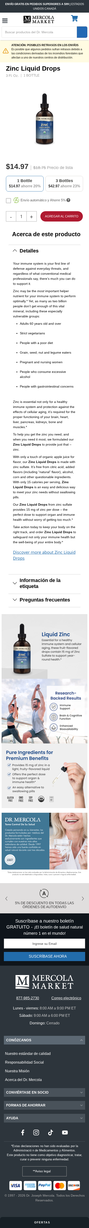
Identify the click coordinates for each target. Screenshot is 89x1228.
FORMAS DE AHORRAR (25, 1105)
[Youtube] (65, 1133)
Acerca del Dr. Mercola (23, 1080)
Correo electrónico (66, 998)
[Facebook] (22, 1133)
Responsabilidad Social (24, 1062)
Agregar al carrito (61, 216)
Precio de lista (60, 167)
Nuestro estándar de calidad (28, 1054)
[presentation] (81, 119)
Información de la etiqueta (40, 583)
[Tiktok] (50, 1133)
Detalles (29, 251)
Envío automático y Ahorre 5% (43, 200)
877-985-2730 (27, 998)
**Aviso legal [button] (42, 1171)
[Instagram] (36, 1133)
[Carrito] (75, 18)
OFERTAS (42, 1222)
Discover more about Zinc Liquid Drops (44, 555)
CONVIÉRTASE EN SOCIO (27, 1092)
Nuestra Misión (17, 1071)
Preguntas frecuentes (45, 600)
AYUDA (12, 1118)
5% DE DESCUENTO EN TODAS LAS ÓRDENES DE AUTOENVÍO (44, 905)
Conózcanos (18, 1040)
